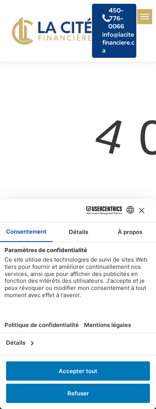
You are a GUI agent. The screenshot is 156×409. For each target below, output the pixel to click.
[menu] (144, 16)
